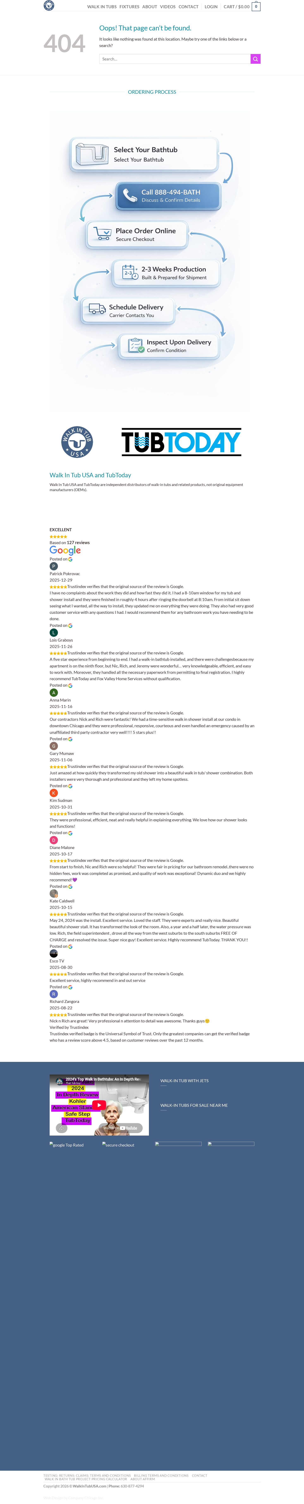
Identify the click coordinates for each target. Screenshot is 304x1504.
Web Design (53, 1498)
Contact (189, 6)
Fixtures (129, 6)
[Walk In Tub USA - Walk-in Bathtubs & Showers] (48, 5)
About (149, 6)
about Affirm (142, 1479)
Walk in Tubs (102, 6)
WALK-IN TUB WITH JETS (184, 1080)
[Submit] (256, 59)
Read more (214, 1040)
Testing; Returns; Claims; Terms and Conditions (87, 1475)
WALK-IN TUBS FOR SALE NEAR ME (194, 1105)
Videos (168, 6)
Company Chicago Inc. (86, 1498)
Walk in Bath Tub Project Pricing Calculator (86, 1479)
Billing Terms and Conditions (161, 1475)
